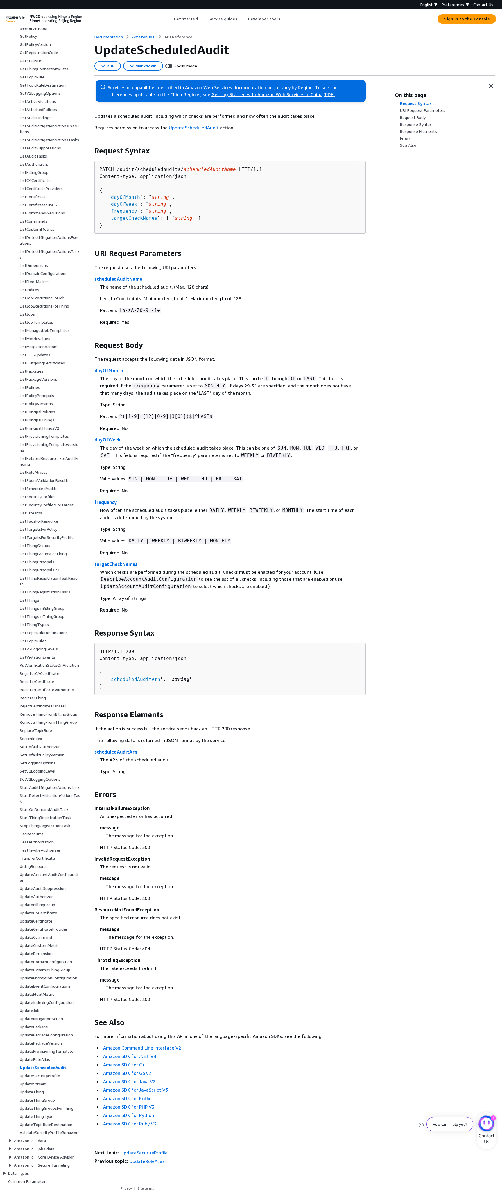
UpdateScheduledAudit (194, 127)
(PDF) (329, 94)
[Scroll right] (284, 19)
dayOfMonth (125, 197)
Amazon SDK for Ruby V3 (129, 1124)
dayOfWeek (124, 204)
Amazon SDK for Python (128, 1115)
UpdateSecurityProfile (144, 1153)
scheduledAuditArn (135, 679)
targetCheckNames (134, 218)
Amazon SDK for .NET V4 (129, 1056)
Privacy (126, 1188)
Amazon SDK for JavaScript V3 (135, 1090)
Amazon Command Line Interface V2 (142, 1048)
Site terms (145, 1188)
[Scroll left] (169, 19)
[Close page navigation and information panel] (491, 86)
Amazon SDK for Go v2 (127, 1073)
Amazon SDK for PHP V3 (128, 1107)
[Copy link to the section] (89, 151)
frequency (124, 211)
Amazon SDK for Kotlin (127, 1098)
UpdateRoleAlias (147, 1161)
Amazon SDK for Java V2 (129, 1081)
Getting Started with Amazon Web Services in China (266, 94)
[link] (178, 37)
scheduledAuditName (118, 279)
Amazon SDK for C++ (125, 1065)
